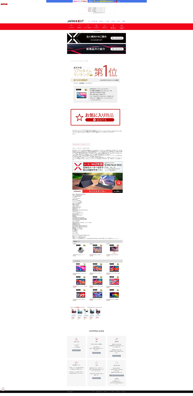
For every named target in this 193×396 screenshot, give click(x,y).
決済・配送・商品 (98, 391)
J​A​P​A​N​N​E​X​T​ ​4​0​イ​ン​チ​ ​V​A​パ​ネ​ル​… (80, 316)
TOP (93, 391)
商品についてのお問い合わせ (77, 148)
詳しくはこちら (76, 350)
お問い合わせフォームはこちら (117, 375)
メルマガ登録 (112, 391)
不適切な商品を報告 (86, 148)
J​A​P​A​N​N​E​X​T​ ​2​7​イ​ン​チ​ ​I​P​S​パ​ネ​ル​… (98, 316)
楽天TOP (123, 391)
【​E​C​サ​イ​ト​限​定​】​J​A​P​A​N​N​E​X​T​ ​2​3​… (92, 316)
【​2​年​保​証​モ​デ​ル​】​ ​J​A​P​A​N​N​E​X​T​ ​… (86, 316)
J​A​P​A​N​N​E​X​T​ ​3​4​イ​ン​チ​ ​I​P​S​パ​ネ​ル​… (74, 316)
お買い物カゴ (118, 391)
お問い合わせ (106, 391)
